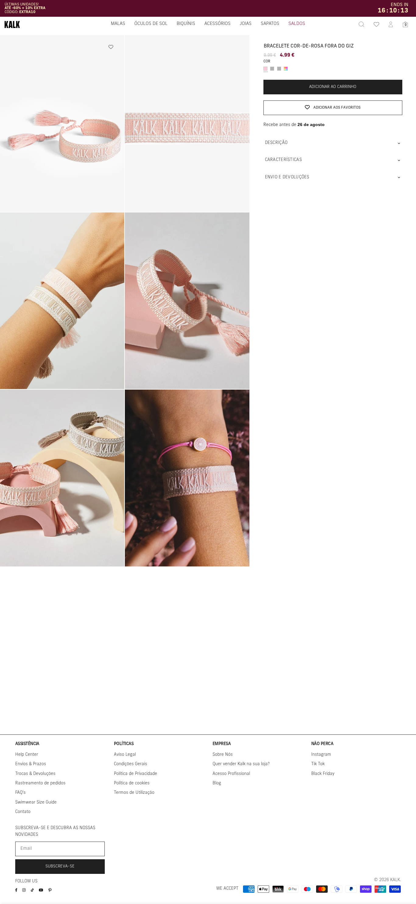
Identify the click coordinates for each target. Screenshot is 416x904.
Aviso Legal (125, 754)
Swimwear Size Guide (36, 802)
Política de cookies (132, 783)
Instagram (321, 754)
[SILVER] (272, 69)
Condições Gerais (130, 764)
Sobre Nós (223, 754)
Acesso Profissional (231, 774)
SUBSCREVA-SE (60, 866)
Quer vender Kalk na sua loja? (241, 764)
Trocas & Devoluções (35, 774)
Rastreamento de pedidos (40, 783)
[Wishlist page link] (376, 24)
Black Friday (322, 774)
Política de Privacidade (135, 774)
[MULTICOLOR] (286, 69)
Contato (22, 812)
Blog (217, 783)
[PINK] (265, 69)
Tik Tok (318, 764)
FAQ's (20, 792)
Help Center (26, 754)
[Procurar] (361, 24)
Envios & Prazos (30, 764)
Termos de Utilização (134, 792)
